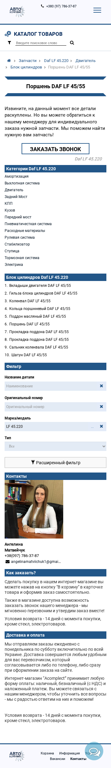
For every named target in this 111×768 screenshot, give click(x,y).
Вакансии (57, 759)
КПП (9, 203)
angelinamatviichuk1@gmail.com (39, 561)
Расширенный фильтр (57, 462)
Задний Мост (16, 197)
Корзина (47, 753)
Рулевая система (20, 237)
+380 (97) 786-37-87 (61, 6)
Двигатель (86, 60)
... (92, 426)
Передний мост (18, 217)
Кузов (10, 210)
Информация (69, 753)
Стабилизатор (17, 244)
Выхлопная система (22, 183)
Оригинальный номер (24, 398)
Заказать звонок (55, 149)
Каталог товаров (38, 34)
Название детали (19, 377)
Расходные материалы (25, 231)
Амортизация (17, 176)
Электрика (14, 264)
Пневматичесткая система (28, 224)
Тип (8, 438)
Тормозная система (22, 258)
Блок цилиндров (26, 67)
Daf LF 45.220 (56, 60)
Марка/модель (18, 418)
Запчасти (28, 60)
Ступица (12, 251)
